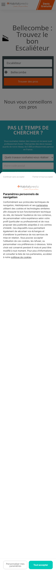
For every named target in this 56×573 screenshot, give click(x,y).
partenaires (42, 205)
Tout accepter (40, 565)
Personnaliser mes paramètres (15, 564)
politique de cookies (21, 257)
